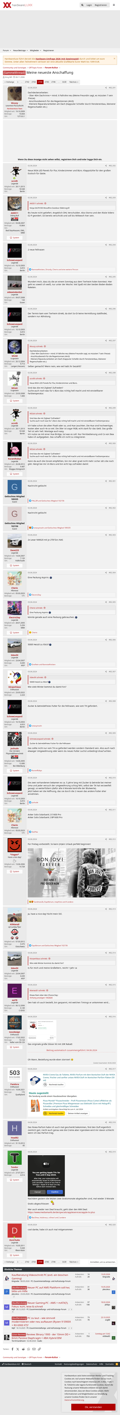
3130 (64, 82)
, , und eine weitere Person (55, 269)
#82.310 (112, 777)
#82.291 (112, 87)
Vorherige (10, 82)
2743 (34, 82)
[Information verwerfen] (114, 58)
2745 (47, 82)
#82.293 (112, 197)
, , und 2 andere (49, 1217)
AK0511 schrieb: (36, 203)
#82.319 (112, 1152)
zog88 (107, 1320)
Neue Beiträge (19, 50)
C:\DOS (22, 1010)
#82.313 (112, 909)
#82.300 (112, 443)
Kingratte (15, 1281)
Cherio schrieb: (36, 608)
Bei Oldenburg (19, 766)
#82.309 (112, 733)
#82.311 (112, 809)
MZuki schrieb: (36, 413)
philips (107, 1304)
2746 (53, 82)
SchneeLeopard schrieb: (40, 739)
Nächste (73, 82)
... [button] (22, 82)
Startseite (109, 1364)
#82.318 (112, 1122)
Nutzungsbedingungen (74, 1364)
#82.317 (112, 1069)
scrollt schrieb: (36, 378)
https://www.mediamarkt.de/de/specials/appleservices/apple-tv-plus (61, 1212)
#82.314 (112, 953)
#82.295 (112, 277)
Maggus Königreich (17, 469)
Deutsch (27, 1364)
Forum (6, 50)
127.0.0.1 (21, 116)
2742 (27, 82)
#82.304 (112, 572)
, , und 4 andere (53, 902)
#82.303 (112, 535)
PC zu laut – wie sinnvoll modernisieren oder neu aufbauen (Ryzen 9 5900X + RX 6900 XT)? (41, 1321)
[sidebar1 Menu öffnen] (113, 4)
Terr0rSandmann (19, 1341)
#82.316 (112, 1016)
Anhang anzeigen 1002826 (41, 997)
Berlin (22, 191)
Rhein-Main (20, 1250)
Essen (22, 302)
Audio (39, 1341)
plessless (15, 1294)
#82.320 (112, 1224)
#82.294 (112, 245)
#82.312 (112, 839)
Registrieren (48, 50)
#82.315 (112, 985)
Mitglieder (34, 50)
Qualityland (20, 1094)
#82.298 (112, 372)
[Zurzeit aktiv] (14, 178)
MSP (23, 665)
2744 (40, 82)
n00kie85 (106, 1336)
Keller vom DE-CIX (17, 1042)
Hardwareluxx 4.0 (12, 1364)
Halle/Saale (20, 560)
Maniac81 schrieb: (37, 990)
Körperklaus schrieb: (38, 958)
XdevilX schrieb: (36, 677)
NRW (23, 628)
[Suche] (82, 5)
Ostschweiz (20, 946)
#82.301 (112, 481)
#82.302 (112, 508)
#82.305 (112, 602)
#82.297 (112, 340)
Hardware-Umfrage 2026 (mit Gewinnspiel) (57, 58)
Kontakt (58, 1364)
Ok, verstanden (93, 1407)
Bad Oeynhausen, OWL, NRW (15, 231)
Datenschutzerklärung (74, 1400)
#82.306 (112, 640)
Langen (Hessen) (18, 366)
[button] (10, 50)
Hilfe (101, 1364)
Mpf (13, 1309)
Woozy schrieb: (36, 346)
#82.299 (112, 408)
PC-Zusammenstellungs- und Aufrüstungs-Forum (51, 1281)
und (48, 501)
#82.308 (112, 701)
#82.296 (112, 309)
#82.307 (112, 671)
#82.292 (112, 165)
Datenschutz (91, 1364)
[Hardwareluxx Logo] (17, 5)
